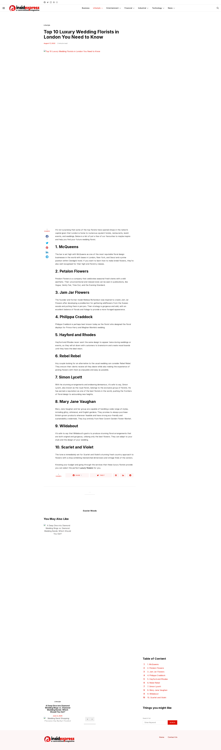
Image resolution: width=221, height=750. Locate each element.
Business (85, 8)
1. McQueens (153, 664)
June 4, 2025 (57, 716)
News (170, 8)
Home (161, 737)
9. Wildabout (152, 694)
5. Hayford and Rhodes (157, 679)
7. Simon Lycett (154, 686)
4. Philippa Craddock (156, 675)
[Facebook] (45, 2)
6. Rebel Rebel (153, 683)
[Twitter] (48, 2)
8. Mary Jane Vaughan (157, 690)
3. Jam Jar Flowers (155, 672)
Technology (157, 8)
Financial (128, 8)
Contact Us (172, 737)
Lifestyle (96, 8)
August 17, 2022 (49, 43)
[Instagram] (51, 2)
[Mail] (57, 2)
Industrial (142, 8)
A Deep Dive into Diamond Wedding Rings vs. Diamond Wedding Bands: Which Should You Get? (57, 709)
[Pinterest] (54, 2)
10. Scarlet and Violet (156, 697)
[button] (86, 724)
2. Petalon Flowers (155, 668)
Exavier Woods (90, 511)
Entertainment (112, 8)
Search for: (147, 718)
